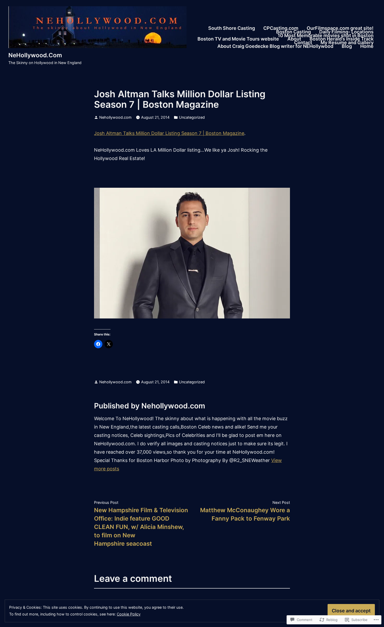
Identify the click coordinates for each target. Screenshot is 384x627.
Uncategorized (192, 117)
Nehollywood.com (115, 117)
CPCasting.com (280, 28)
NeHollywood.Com (35, 55)
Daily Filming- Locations (346, 32)
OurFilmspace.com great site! (340, 28)
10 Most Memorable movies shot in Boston (326, 35)
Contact (303, 43)
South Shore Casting (231, 28)
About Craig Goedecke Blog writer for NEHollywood (275, 46)
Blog (347, 46)
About (294, 39)
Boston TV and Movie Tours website (238, 39)
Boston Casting (293, 32)
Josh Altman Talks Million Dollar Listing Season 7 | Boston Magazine (169, 133)
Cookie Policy (129, 614)
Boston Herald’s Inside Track (342, 39)
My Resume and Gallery (347, 43)
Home (367, 46)
